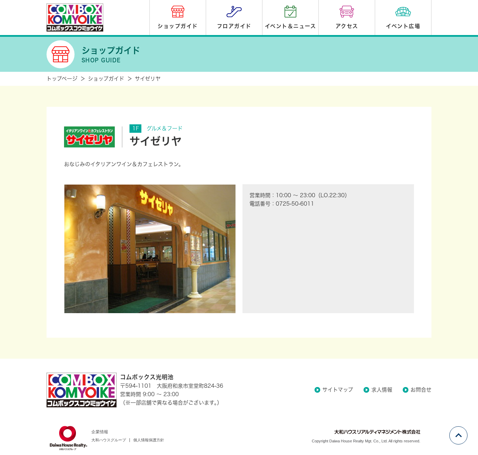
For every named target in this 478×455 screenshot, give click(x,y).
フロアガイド (234, 26)
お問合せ (420, 389)
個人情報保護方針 (148, 440)
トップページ (62, 78)
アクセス (347, 26)
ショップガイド (177, 26)
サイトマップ (337, 389)
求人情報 (381, 389)
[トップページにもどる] (82, 390)
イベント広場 (403, 26)
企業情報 (99, 431)
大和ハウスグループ (108, 440)
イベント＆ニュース (290, 26)
